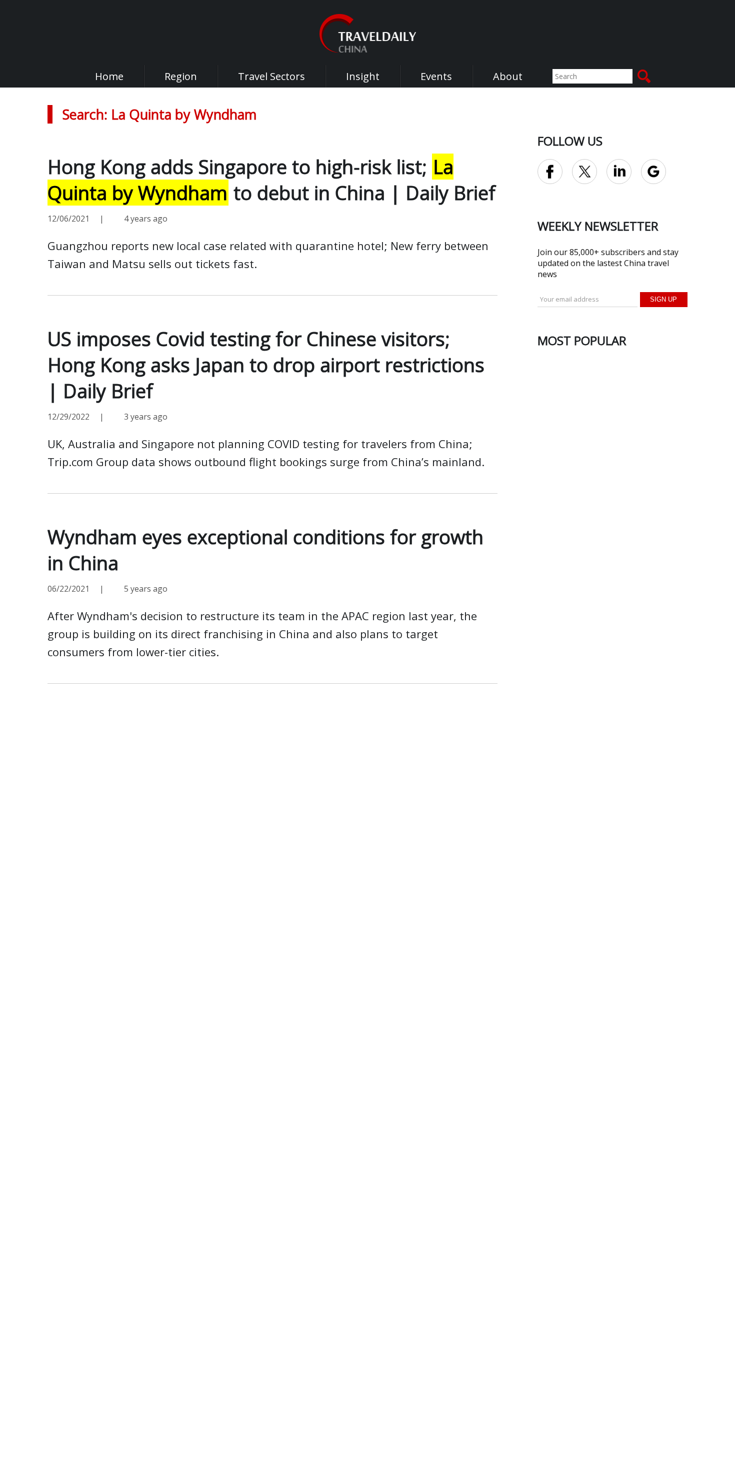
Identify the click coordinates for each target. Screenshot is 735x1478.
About (507, 76)
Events (436, 76)
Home (109, 76)
